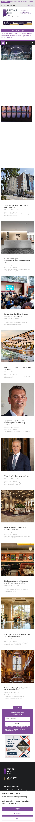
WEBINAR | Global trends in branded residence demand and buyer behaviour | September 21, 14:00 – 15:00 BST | (16, 36)
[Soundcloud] (2, 6)
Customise (17, 813)
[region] (17, 806)
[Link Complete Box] (17, 193)
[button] (6, 42)
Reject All (17, 818)
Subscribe (31, 6)
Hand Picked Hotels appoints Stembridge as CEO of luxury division (22, 1)
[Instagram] (11, 6)
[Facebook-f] (5, 6)
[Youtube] (14, 6)
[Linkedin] (8, 6)
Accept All (17, 809)
